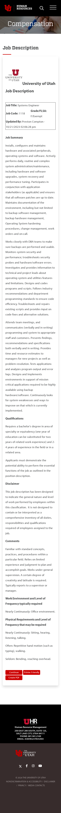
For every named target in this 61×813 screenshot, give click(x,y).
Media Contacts (36, 785)
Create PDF (13, 677)
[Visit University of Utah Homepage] (8, 8)
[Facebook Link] (27, 766)
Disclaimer (49, 781)
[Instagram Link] (33, 766)
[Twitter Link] (20, 766)
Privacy (22, 785)
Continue (14, 672)
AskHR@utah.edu (34, 738)
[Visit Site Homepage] (30, 721)
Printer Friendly (31, 672)
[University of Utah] (30, 753)
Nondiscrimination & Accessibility (24, 781)
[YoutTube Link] (40, 766)
